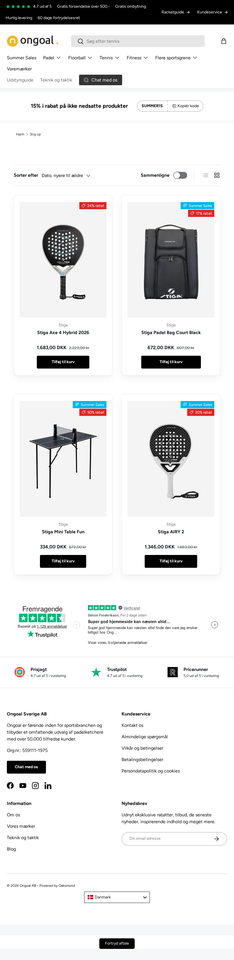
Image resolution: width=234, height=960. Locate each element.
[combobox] (138, 41)
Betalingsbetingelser (142, 759)
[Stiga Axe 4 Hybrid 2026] (63, 260)
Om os (13, 814)
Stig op (35, 134)
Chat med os (26, 766)
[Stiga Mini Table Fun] (63, 458)
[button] (223, 41)
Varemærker (19, 69)
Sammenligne (155, 175)
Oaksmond (66, 886)
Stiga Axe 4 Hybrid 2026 (63, 332)
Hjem (20, 134)
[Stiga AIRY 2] (171, 458)
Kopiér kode (188, 105)
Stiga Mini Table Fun (63, 531)
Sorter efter (26, 175)
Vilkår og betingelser (142, 748)
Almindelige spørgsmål (145, 736)
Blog (11, 849)
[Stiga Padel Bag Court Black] (171, 260)
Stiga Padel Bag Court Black (171, 332)
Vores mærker (21, 826)
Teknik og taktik (56, 80)
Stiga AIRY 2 (171, 531)
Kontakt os (132, 725)
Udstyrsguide (20, 80)
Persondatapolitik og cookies (151, 771)
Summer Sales (21, 57)
